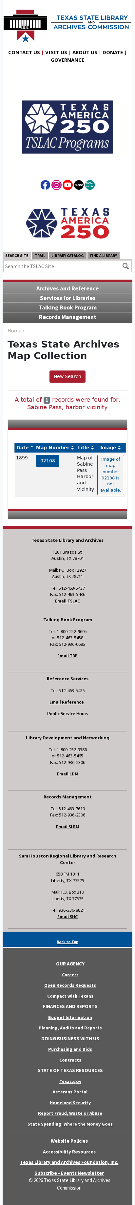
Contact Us (24, 52)
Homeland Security (70, 1103)
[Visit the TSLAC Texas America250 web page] (67, 121)
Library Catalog (67, 255)
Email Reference (66, 702)
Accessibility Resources (69, 1152)
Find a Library (103, 255)
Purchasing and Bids (70, 1049)
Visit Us (56, 52)
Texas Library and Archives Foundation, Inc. (69, 1162)
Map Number (52, 447)
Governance (67, 59)
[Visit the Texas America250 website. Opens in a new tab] (67, 222)
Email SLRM (67, 827)
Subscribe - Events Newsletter (69, 1173)
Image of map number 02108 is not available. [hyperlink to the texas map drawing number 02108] (110, 475)
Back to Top (67, 941)
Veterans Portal (70, 1092)
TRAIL (40, 255)
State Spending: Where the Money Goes (70, 1124)
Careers (70, 975)
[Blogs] (79, 186)
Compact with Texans (70, 996)
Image (108, 447)
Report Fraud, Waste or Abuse (70, 1113)
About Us (84, 52)
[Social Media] (90, 186)
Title (83, 447)
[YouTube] (68, 186)
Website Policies (69, 1141)
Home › (16, 330)
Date (22, 447)
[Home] (67, 22)
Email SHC (67, 917)
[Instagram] (56, 186)
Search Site (17, 255)
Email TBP (67, 656)
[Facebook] (45, 186)
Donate (113, 52)
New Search (67, 376)
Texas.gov (70, 1081)
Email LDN (67, 774)
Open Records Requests (70, 985)
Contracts (70, 1060)
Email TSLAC (67, 601)
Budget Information (70, 1017)
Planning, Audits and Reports (70, 1028)
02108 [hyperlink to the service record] (47, 460)
